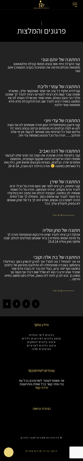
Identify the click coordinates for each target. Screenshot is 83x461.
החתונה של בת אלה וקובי (56, 257)
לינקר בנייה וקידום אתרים (41, 451)
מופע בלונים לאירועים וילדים (41, 338)
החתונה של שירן (65, 181)
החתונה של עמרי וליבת (58, 86)
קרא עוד (58, 215)
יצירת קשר (41, 387)
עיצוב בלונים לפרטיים (41, 345)
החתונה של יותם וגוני (60, 59)
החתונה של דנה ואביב (59, 150)
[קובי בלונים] (41, 4)
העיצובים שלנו (41, 349)
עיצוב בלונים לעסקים (41, 342)
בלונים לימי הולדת (41, 335)
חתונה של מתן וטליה (61, 230)
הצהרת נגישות (42, 408)
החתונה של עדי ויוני (62, 120)
